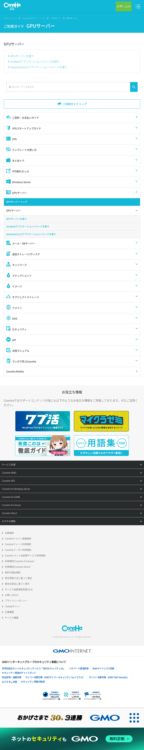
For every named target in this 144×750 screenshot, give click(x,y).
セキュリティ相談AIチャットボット (19, 673)
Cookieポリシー (13, 606)
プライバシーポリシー (16, 600)
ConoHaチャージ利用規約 (18, 544)
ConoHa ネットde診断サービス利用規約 (25, 555)
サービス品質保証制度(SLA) (19, 589)
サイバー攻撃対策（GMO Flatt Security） (109, 677)
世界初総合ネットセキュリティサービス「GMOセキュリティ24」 (33, 668)
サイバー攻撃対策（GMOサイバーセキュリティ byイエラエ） (55, 677)
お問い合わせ (11, 595)
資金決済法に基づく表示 (17, 583)
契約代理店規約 (13, 572)
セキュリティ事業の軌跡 (33, 681)
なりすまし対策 (9, 682)
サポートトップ (10, 18)
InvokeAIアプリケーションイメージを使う (35, 61)
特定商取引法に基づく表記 (18, 578)
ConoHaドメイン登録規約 (18, 538)
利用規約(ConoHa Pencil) (17, 567)
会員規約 (9, 533)
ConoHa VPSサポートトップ (33, 18)
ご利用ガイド (56, 18)
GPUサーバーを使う (22, 56)
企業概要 (9, 612)
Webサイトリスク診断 (103, 668)
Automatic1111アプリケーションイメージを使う (38, 67)
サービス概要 (11, 617)
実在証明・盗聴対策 (11, 677)
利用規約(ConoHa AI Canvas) (19, 561)
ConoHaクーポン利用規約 (18, 550)
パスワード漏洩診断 (79, 668)
